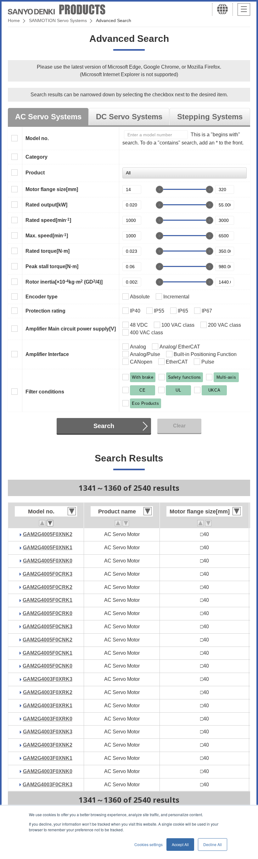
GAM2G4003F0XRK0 (47, 718)
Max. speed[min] (46, 235)
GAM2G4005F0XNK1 (47, 547)
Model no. (37, 138)
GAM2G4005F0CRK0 (47, 613)
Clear (179, 425)
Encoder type (41, 296)
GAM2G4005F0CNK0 (47, 666)
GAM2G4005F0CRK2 (47, 587)
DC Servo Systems (129, 116)
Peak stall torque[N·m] (51, 266)
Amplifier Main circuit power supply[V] (70, 328)
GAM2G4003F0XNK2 (47, 745)
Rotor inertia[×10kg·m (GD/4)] (64, 282)
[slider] (159, 189)
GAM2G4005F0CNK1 (47, 653)
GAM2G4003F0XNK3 (47, 731)
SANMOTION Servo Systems (58, 20)
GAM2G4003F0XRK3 (47, 679)
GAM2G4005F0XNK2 (47, 534)
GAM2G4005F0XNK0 (47, 560)
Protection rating (45, 311)
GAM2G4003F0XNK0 (47, 771)
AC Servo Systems (48, 116)
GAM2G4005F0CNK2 (47, 639)
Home (14, 20)
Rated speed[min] (48, 220)
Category (36, 157)
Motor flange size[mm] (51, 189)
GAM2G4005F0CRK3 (47, 574)
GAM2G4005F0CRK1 (47, 600)
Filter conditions (44, 391)
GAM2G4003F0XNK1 (47, 758)
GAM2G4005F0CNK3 (47, 626)
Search (103, 425)
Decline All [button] (212, 844)
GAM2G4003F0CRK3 (47, 784)
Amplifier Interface (47, 354)
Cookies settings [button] (148, 844)
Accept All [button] (180, 844)
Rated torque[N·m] (47, 251)
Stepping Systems (210, 116)
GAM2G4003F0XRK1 (47, 705)
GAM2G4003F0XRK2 (47, 692)
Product (35, 172)
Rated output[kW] (46, 204)
